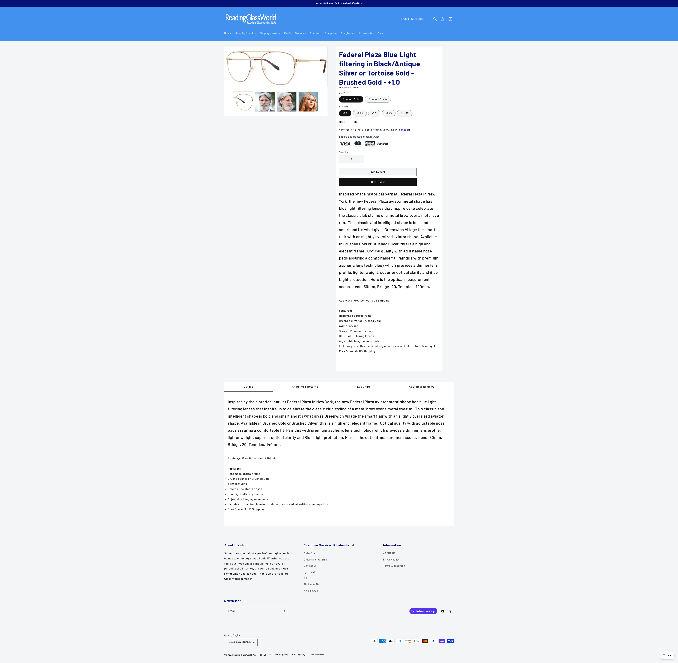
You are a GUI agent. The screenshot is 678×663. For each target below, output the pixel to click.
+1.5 (374, 113)
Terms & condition (394, 565)
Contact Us (310, 565)
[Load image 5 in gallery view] (308, 102)
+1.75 (389, 113)
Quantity (343, 152)
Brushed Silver (378, 99)
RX (305, 578)
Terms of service (316, 654)
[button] (245, 33)
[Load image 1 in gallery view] (243, 102)
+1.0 (345, 113)
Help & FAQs (311, 590)
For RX (405, 113)
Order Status (311, 553)
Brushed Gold (351, 99)
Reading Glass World (242, 655)
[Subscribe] (284, 611)
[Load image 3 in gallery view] (265, 102)
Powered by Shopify (261, 655)
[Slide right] (324, 102)
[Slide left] (228, 102)
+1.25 (360, 113)
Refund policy (281, 654)
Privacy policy (391, 559)
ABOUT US (389, 553)
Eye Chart (309, 572)
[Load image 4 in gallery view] (287, 102)
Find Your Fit (311, 584)
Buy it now (378, 181)
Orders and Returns (315, 559)
